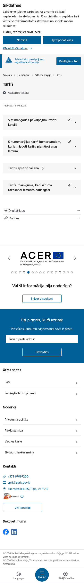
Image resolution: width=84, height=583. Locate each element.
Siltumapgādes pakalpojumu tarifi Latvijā (32, 122)
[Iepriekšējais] (9, 258)
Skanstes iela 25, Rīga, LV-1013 (28, 489)
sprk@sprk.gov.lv (19, 482)
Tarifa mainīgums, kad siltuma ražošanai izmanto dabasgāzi (30, 187)
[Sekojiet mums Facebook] (6, 532)
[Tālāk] (75, 258)
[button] (69, 119)
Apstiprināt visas (62, 40)
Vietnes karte (13, 441)
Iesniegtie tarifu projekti (20, 393)
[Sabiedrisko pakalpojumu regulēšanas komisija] (24, 60)
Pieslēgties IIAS (68, 61)
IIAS (7, 382)
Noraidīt (22, 40)
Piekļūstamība (14, 430)
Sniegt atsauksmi (42, 298)
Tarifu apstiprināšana (23, 168)
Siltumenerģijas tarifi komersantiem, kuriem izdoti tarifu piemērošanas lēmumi (34, 146)
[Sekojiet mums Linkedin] (14, 532)
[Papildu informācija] (22, 496)
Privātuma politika (16, 419)
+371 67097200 (18, 476)
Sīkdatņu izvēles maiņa (19, 452)
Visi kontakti (22, 508)
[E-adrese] (11, 496)
